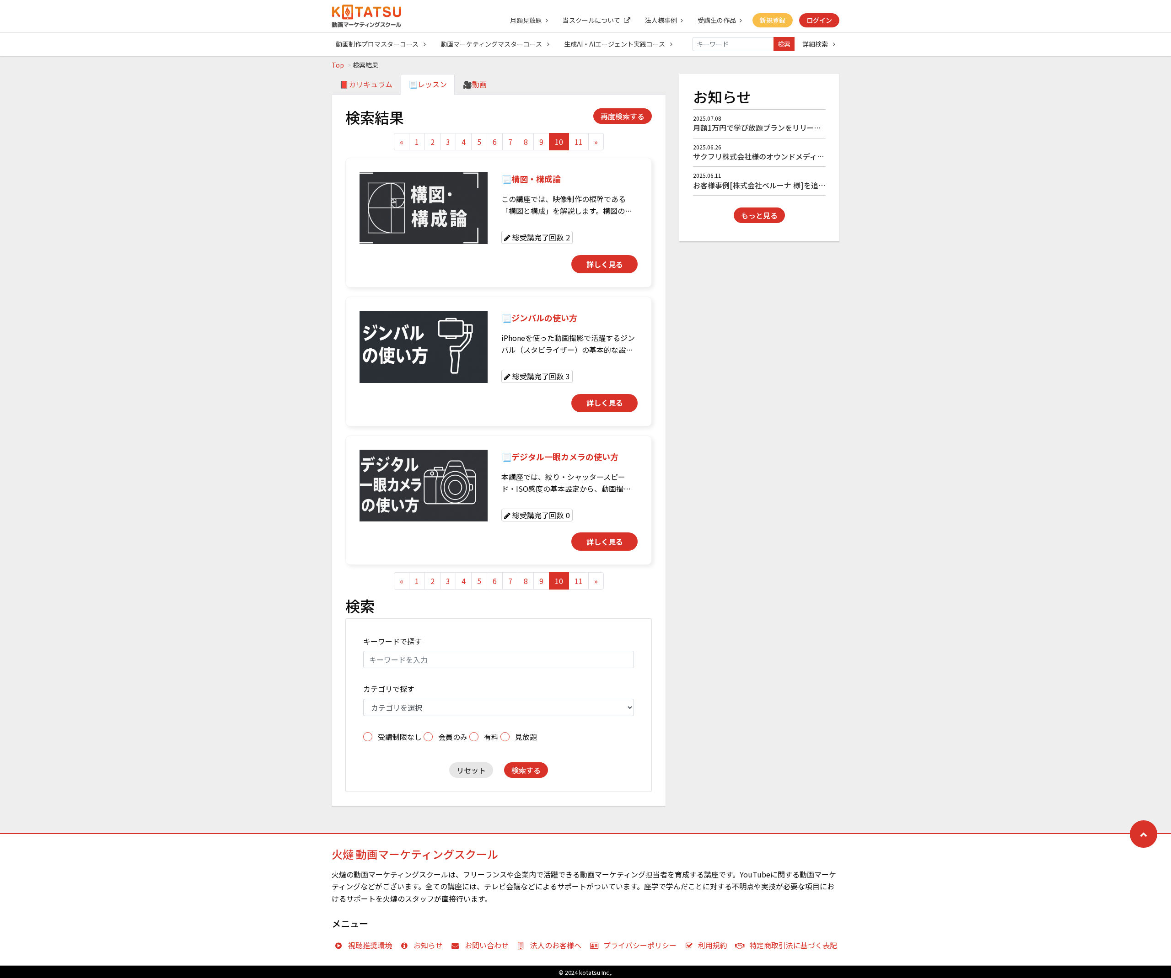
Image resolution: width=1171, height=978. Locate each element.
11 (579, 141)
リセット (471, 770)
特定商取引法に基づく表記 (793, 945)
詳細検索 (815, 43)
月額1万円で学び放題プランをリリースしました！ (775, 127)
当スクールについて (591, 20)
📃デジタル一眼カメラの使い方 (559, 456)
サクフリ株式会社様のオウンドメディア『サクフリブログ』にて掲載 (806, 156)
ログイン (819, 20)
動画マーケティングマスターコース (491, 43)
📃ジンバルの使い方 (539, 318)
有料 (491, 736)
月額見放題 (526, 20)
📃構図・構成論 (531, 179)
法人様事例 (661, 20)
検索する (526, 770)
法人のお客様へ (555, 945)
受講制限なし (400, 736)
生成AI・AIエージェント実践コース (615, 43)
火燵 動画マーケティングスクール (415, 854)
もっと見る (759, 215)
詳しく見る (604, 264)
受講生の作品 (717, 20)
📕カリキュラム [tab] (365, 84)
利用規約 (712, 945)
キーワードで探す (392, 641)
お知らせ (428, 945)
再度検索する (623, 116)
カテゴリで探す (388, 688)
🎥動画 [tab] (475, 84)
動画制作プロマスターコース (378, 43)
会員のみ (452, 736)
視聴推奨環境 (370, 945)
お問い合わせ (487, 945)
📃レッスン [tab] (427, 84)
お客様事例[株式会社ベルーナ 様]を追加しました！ (777, 185)
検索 (784, 43)
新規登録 (772, 20)
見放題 (526, 736)
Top (338, 64)
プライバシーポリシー (640, 945)
